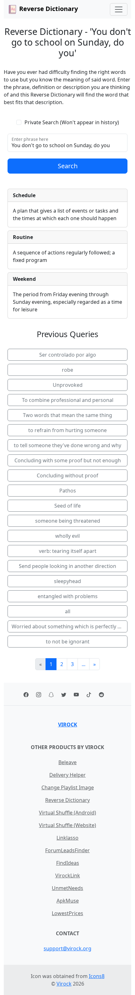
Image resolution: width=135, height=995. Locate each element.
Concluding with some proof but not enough (67, 460)
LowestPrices (67, 913)
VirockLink (67, 875)
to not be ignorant (67, 641)
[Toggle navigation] (118, 9)
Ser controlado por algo (67, 354)
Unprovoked (68, 384)
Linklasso (67, 837)
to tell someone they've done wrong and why (67, 445)
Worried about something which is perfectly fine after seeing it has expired (69, 626)
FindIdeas (67, 862)
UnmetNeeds (67, 888)
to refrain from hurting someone (67, 430)
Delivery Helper (67, 774)
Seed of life (67, 505)
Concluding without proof (67, 475)
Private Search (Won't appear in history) (71, 122)
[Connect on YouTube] (76, 694)
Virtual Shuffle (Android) (67, 812)
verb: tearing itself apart (67, 551)
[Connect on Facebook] (26, 694)
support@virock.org (67, 948)
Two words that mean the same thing (67, 415)
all (67, 611)
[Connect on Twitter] (63, 694)
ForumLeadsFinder (67, 850)
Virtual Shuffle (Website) (67, 825)
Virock (67, 724)
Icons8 (97, 976)
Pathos (67, 490)
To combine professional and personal (67, 400)
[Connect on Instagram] (38, 694)
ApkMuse (68, 900)
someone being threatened (67, 520)
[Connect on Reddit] (101, 694)
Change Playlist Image (67, 787)
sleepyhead (67, 581)
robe (67, 369)
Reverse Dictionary (67, 800)
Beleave (67, 762)
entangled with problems (68, 596)
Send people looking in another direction (67, 566)
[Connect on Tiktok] (88, 694)
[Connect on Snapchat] (51, 694)
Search (68, 166)
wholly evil (67, 535)
